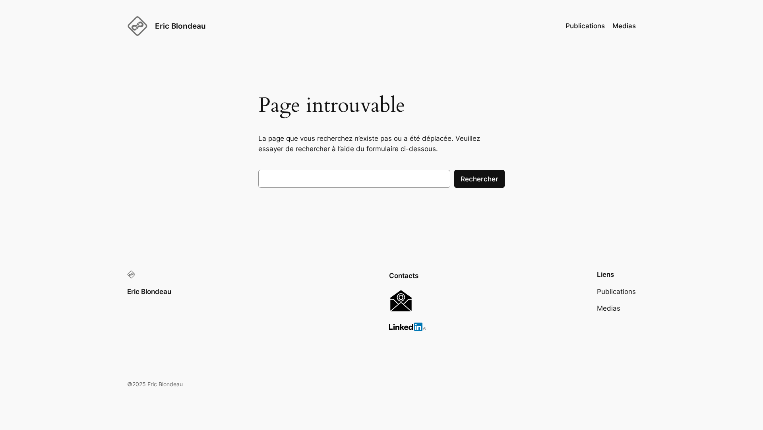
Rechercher (479, 179)
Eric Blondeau (180, 26)
